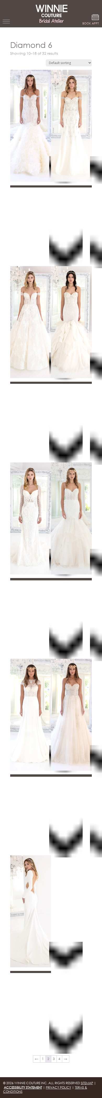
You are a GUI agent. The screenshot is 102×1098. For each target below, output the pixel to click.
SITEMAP (87, 1083)
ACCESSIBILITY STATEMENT (23, 1087)
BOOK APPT (90, 23)
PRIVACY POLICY (58, 1087)
